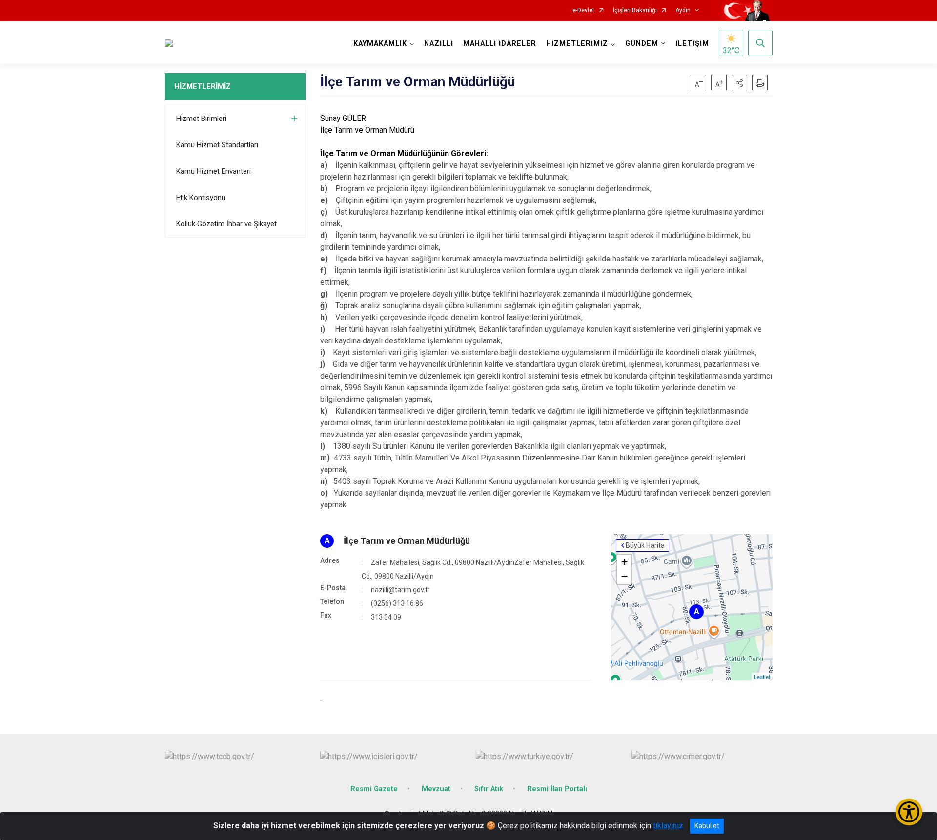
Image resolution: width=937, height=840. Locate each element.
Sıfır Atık (488, 789)
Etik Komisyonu (200, 197)
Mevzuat (436, 789)
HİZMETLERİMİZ (202, 86)
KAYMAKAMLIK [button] (380, 44)
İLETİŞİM (692, 44)
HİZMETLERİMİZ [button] (577, 44)
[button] (739, 82)
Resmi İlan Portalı (557, 789)
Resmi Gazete (374, 789)
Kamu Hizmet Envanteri (213, 171)
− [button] (624, 576)
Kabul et (706, 826)
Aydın (683, 10)
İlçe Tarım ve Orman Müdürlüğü (407, 541)
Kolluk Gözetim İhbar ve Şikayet (226, 224)
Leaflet (762, 676)
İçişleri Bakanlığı (635, 10)
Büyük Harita (645, 545)
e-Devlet (583, 10)
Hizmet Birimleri (201, 118)
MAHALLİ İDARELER (499, 44)
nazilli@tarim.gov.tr (400, 590)
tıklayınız (668, 825)
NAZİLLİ (438, 44)
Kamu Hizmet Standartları (217, 144)
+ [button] (624, 562)
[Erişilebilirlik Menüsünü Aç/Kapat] (909, 812)
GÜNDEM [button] (641, 44)
